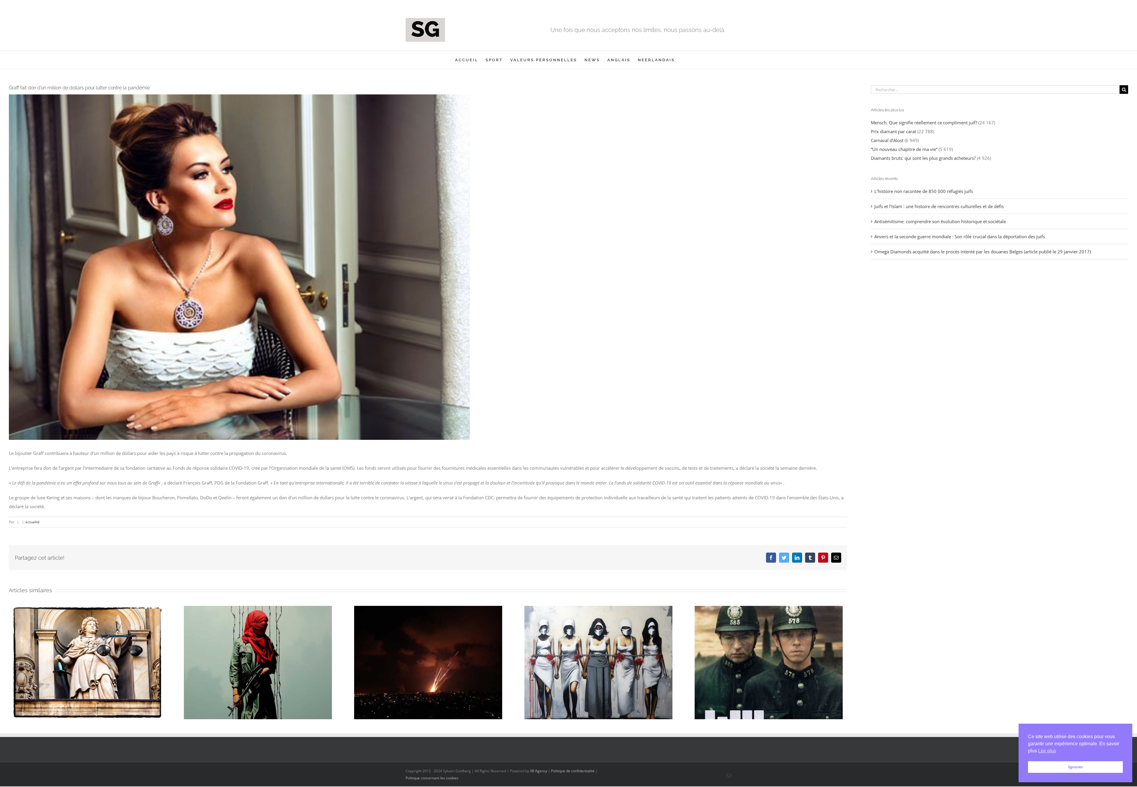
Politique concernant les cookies (432, 777)
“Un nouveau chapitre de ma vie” (904, 149)
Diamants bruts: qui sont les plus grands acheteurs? (923, 158)
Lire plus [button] (1047, 750)
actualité (32, 521)
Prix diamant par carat (893, 131)
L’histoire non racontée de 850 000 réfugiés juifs (923, 191)
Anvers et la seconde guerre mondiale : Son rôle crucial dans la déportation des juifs (959, 236)
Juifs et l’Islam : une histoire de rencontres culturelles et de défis (939, 206)
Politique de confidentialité (573, 770)
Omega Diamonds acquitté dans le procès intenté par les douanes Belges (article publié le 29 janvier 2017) (982, 252)
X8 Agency (538, 770)
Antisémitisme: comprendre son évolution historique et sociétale (940, 221)
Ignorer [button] (1075, 767)
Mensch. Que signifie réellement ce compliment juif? (924, 122)
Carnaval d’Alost (887, 140)
